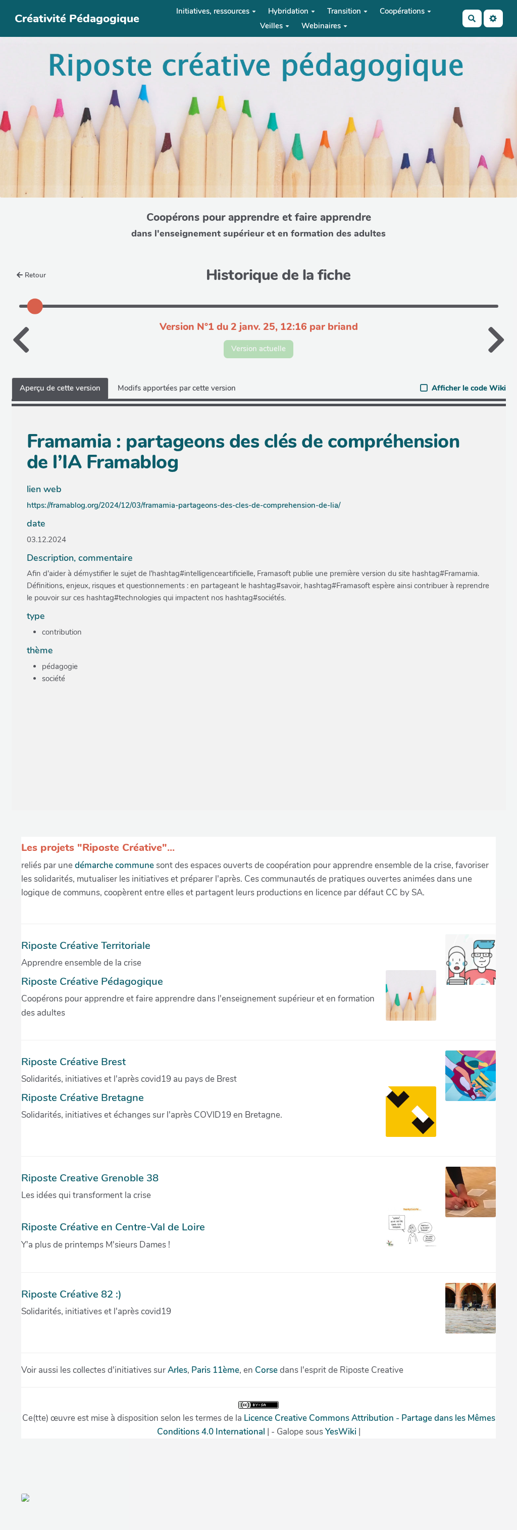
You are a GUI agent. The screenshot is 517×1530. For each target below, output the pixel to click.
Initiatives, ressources (212, 11)
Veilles (271, 26)
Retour (35, 275)
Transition (344, 11)
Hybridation (288, 11)
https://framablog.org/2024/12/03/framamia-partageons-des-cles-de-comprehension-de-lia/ (183, 505)
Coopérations (402, 11)
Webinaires (321, 26)
